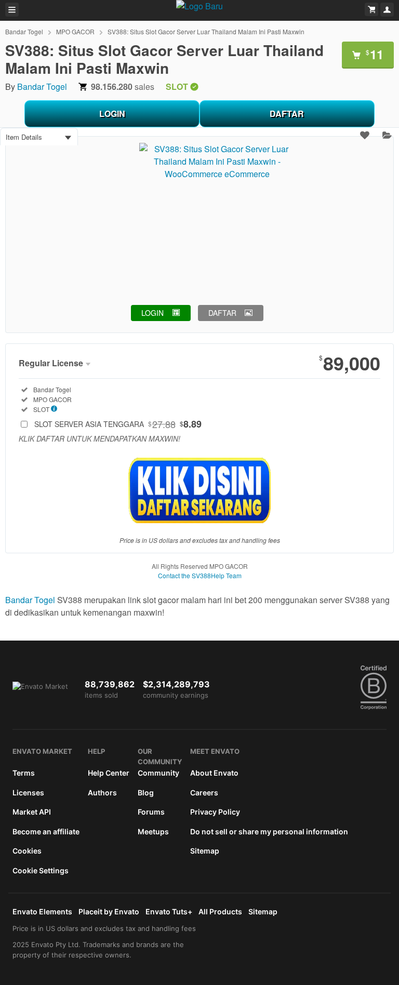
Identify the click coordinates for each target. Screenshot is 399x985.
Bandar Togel (24, 31)
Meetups (153, 831)
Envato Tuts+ (168, 911)
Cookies (27, 850)
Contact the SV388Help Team (200, 575)
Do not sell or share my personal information (269, 831)
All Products (220, 911)
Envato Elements (42, 911)
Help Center (108, 772)
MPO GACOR (75, 31)
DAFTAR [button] (222, 313)
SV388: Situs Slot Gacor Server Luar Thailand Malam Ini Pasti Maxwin (206, 31)
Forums (151, 811)
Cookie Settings (40, 870)
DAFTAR (287, 113)
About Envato (214, 772)
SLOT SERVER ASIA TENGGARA (118, 424)
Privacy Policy (215, 811)
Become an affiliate (45, 831)
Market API (31, 811)
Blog (146, 792)
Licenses (28, 792)
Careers (204, 792)
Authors (102, 792)
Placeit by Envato (108, 911)
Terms (23, 772)
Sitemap (204, 850)
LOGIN (112, 113)
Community (158, 772)
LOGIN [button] (152, 313)
